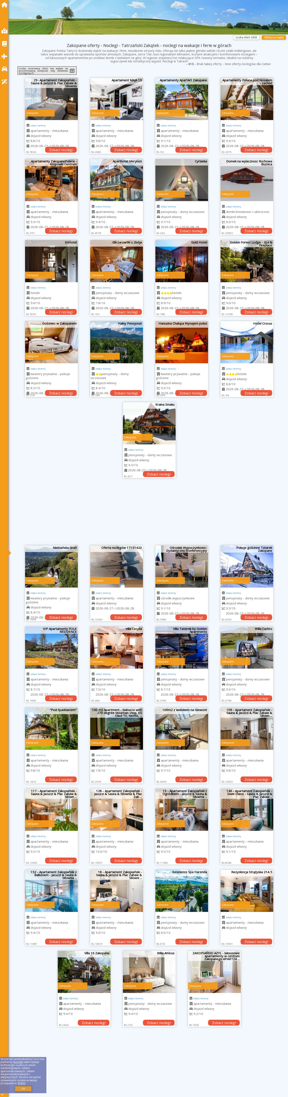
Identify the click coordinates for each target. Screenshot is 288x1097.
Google (18, 1062)
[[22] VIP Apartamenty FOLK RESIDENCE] (51, 648)
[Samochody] (5, 69)
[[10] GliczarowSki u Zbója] (116, 261)
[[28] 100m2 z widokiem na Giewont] (181, 729)
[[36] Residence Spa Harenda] (181, 891)
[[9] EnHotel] (51, 261)
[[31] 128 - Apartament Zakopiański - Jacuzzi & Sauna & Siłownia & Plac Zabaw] (116, 810)
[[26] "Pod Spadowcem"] (51, 729)
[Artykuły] (5, 43)
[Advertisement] (149, 513)
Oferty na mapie (274, 37)
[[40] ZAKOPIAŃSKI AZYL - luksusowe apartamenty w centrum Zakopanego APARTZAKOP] (181, 972)
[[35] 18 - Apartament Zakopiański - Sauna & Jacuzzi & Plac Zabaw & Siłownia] (116, 891)
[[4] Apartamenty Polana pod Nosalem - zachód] (247, 99)
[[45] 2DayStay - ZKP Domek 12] (247, 1053)
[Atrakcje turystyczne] (5, 81)
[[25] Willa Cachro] (247, 648)
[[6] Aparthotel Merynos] (116, 180)
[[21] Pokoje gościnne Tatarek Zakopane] (247, 566)
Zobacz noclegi (61, 150)
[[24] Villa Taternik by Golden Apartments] (181, 648)
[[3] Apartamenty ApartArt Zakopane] (181, 99)
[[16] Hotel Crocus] (247, 342)
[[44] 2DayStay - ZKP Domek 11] (181, 1053)
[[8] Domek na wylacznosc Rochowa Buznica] (247, 180)
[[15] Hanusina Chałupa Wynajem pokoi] (181, 342)
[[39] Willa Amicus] (116, 972)
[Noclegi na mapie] (5, 31)
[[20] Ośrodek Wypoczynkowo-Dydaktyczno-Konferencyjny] (181, 566)
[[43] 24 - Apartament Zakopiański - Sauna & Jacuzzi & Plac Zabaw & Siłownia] (116, 1053)
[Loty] (5, 56)
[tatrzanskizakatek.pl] (5, 4)
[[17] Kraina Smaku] (149, 423)
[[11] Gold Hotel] (181, 261)
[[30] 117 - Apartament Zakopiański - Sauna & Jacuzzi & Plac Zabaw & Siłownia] (51, 810)
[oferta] (28, 130)
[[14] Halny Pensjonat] (116, 342)
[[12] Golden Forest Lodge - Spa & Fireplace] (247, 261)
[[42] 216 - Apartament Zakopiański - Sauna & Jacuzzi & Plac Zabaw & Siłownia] (51, 1053)
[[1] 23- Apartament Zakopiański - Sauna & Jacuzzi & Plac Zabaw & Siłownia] (51, 99)
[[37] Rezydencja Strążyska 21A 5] (247, 891)
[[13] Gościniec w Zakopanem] (51, 342)
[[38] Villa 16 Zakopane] (51, 972)
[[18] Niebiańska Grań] (51, 566)
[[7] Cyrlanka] (181, 180)
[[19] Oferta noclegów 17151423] (116, 566)
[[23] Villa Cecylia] (116, 648)
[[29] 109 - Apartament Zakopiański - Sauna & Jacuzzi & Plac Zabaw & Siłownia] (247, 729)
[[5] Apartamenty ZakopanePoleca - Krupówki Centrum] (51, 180)
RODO (22, 1083)
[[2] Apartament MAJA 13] (116, 99)
